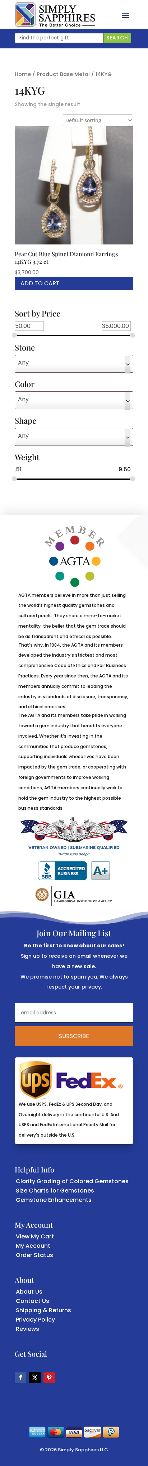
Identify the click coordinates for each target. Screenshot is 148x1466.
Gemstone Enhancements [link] (54, 1200)
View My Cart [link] (35, 1236)
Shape (25, 421)
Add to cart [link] (40, 283)
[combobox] (74, 364)
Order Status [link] (34, 1255)
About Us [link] (29, 1291)
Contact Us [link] (32, 1301)
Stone (25, 348)
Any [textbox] (23, 362)
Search (117, 37)
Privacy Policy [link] (35, 1319)
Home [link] (23, 74)
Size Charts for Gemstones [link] (55, 1190)
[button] (125, 14)
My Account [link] (33, 1246)
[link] (55, 14)
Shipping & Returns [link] (43, 1310)
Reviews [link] (27, 1329)
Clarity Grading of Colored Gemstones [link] (72, 1181)
